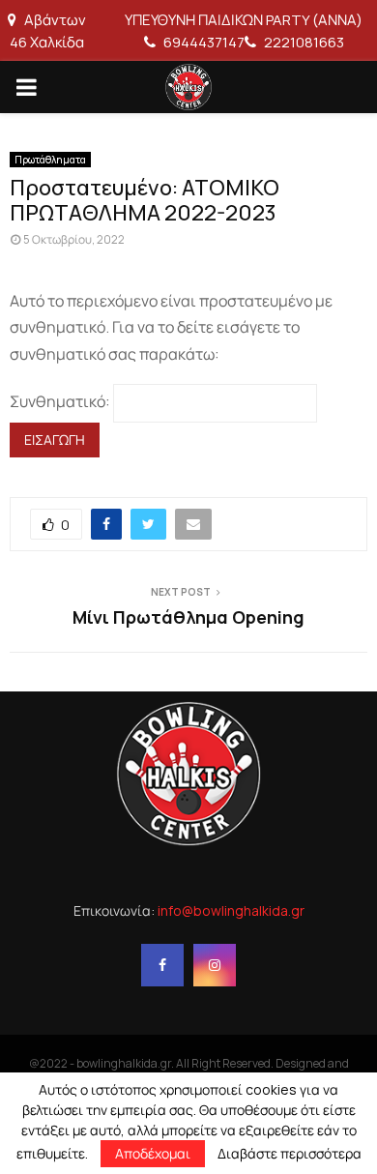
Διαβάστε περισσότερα (290, 1153)
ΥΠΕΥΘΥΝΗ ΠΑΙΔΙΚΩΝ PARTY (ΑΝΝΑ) (243, 20)
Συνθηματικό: (61, 401)
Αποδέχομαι (152, 1153)
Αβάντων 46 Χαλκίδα (48, 31)
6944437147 (202, 42)
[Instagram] (214, 965)
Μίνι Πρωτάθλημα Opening (188, 617)
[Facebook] (162, 965)
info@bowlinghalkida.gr (231, 910)
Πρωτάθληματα (50, 159)
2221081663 (302, 42)
